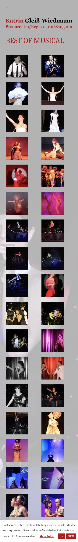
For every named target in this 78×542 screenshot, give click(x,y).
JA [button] (62, 536)
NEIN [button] (71, 536)
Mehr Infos (47, 536)
